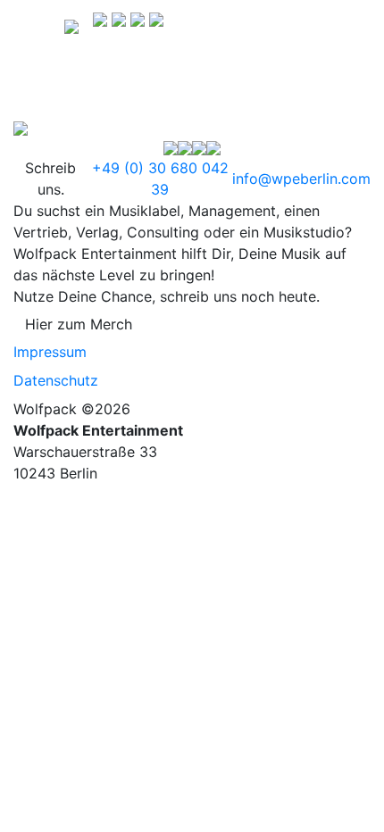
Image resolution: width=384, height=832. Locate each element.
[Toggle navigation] (39, 25)
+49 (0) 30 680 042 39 (160, 178)
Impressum (50, 352)
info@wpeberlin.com (301, 178)
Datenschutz (55, 380)
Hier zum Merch (78, 324)
